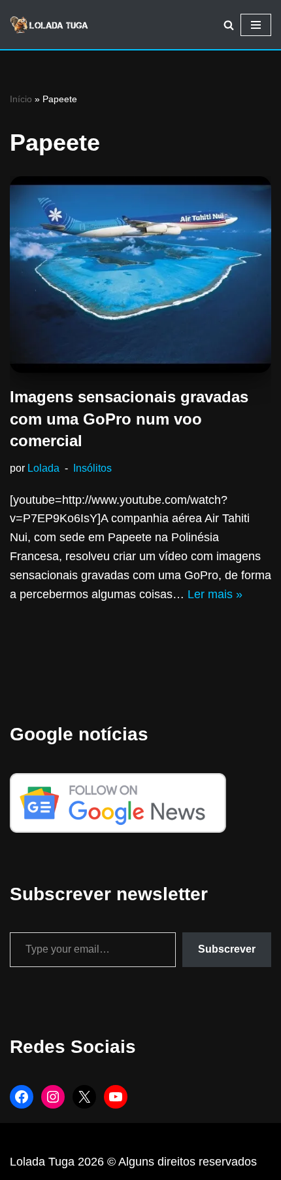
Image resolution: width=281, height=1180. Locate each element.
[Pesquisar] (228, 25)
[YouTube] (115, 1097)
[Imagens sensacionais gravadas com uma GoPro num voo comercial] (140, 274)
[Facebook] (21, 1097)
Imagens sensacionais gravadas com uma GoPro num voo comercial (129, 418)
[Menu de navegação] (255, 25)
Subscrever (227, 949)
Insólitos (92, 468)
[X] (84, 1097)
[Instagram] (53, 1097)
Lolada (43, 468)
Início (21, 99)
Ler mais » (215, 594)
